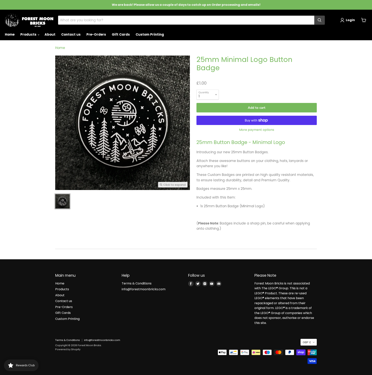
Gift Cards (121, 34)
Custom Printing (150, 34)
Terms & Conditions (137, 283)
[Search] (319, 20)
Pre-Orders (96, 34)
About (50, 34)
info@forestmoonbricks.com (143, 289)
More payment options (256, 130)
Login (350, 20)
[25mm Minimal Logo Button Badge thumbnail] (62, 201)
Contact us (71, 34)
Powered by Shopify (67, 349)
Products (28, 34)
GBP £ (307, 342)
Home (10, 34)
